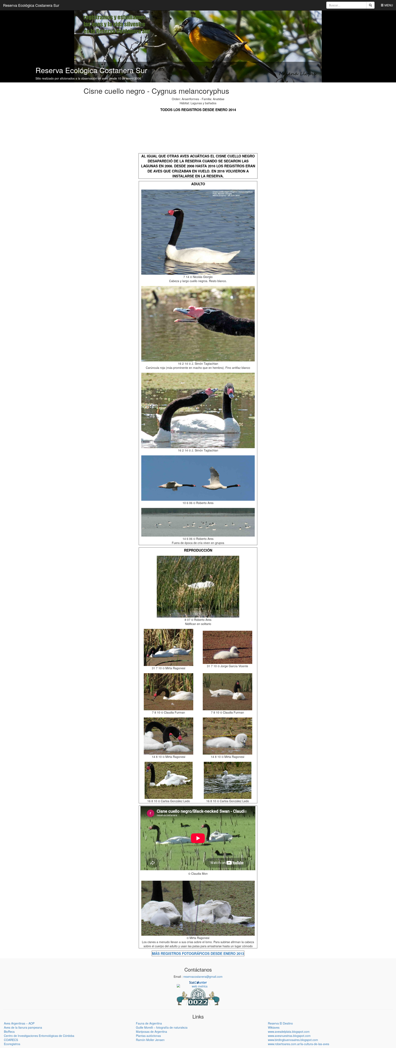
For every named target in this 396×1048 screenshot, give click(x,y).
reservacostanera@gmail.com (203, 976)
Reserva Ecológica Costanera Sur (31, 5)
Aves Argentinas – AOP (19, 1023)
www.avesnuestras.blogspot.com (289, 1036)
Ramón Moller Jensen (150, 1040)
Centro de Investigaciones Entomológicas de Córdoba (39, 1036)
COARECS (11, 1040)
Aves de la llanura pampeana (23, 1027)
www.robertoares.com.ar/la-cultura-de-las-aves (298, 1044)
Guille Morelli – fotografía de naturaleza (161, 1027)
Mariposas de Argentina (151, 1031)
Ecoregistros (12, 1044)
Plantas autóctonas (148, 1036)
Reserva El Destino (280, 1023)
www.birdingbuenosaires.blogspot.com (293, 1040)
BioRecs (9, 1031)
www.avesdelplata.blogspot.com (289, 1031)
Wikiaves (273, 1027)
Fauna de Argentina (149, 1023)
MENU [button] (388, 5)
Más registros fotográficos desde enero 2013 (198, 953)
